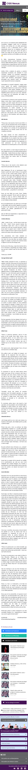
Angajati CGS (20, 710)
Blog (17, 10)
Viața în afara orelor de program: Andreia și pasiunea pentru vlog (18, 692)
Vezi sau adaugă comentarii (12, 702)
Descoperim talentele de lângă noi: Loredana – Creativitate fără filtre (18, 683)
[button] (14, 631)
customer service (14, 712)
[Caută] (27, 7)
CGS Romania (6, 708)
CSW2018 (22, 712)
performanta (6, 712)
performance (17, 708)
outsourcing (13, 710)
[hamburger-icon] (25, 10)
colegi (12, 708)
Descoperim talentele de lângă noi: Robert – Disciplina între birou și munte (18, 656)
